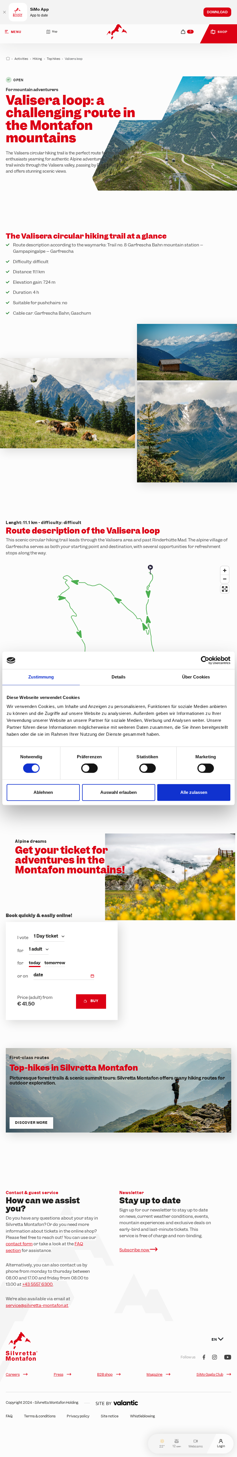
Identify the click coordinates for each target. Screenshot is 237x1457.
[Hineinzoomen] (225, 570)
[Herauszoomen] (225, 579)
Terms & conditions (39, 1416)
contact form (19, 1244)
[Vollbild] (225, 589)
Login (221, 1446)
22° (162, 1446)
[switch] (89, 768)
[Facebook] (204, 1357)
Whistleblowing (142, 1416)
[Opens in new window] (116, 1403)
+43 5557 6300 (37, 1284)
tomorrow (55, 963)
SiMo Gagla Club (210, 1374)
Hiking (37, 59)
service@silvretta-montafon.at (37, 1305)
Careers (13, 1374)
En (215, 1339)
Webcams (195, 1446)
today (34, 963)
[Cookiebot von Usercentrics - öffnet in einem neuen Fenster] (205, 660)
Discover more (31, 1122)
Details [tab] (119, 676)
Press (58, 1374)
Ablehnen (43, 792)
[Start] (8, 59)
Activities (21, 59)
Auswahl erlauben (118, 792)
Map (54, 31)
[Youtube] (227, 1357)
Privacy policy (78, 1416)
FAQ (9, 1416)
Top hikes (53, 59)
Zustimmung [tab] (41, 676)
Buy (94, 1001)
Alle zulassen (193, 792)
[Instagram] (214, 1357)
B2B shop (104, 1374)
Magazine (154, 1374)
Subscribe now (134, 1250)
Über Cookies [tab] (196, 676)
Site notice (109, 1416)
